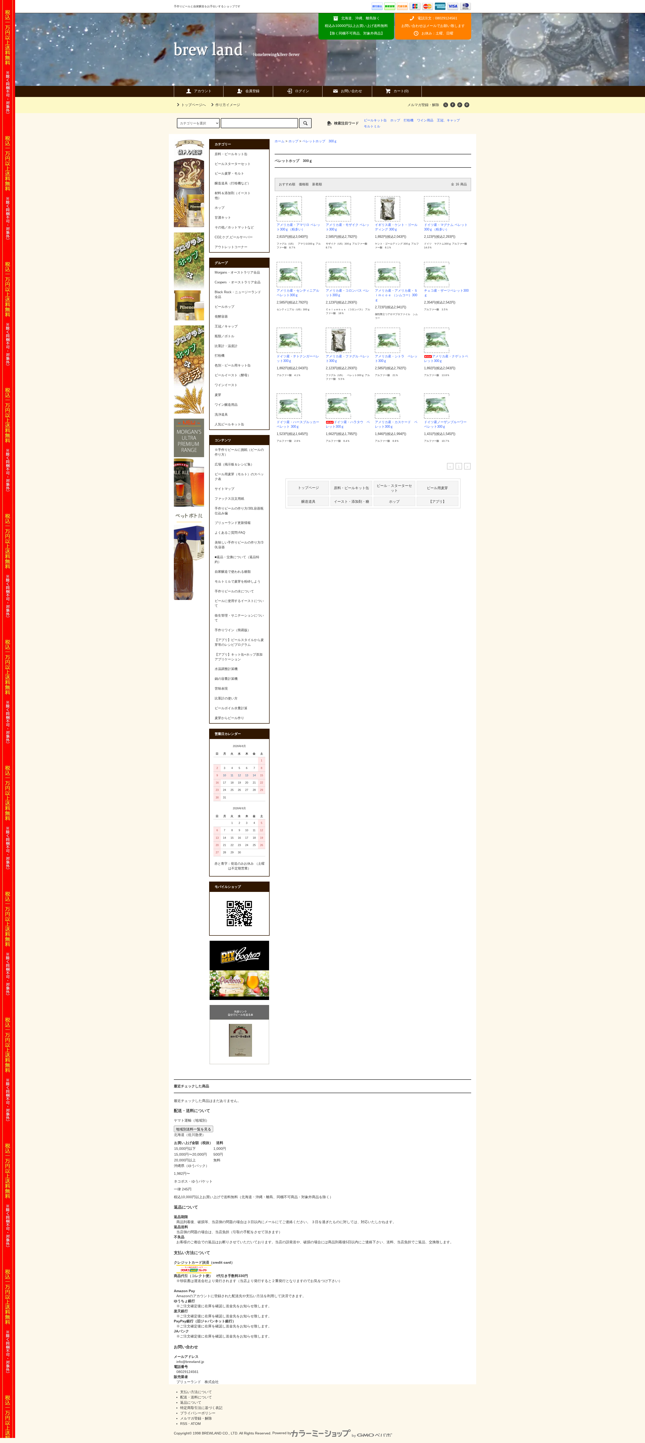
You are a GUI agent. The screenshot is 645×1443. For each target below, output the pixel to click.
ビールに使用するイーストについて (239, 603)
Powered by (281, 1433)
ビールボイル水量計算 (231, 708)
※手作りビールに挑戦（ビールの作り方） (239, 452)
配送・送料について (196, 1397)
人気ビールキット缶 (229, 424)
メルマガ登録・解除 (423, 105)
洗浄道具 (221, 414)
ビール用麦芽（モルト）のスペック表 (239, 477)
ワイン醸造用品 (226, 405)
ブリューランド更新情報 (233, 523)
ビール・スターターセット (394, 488)
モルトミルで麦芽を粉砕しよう (238, 581)
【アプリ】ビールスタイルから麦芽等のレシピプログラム (239, 642)
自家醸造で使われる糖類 (233, 572)
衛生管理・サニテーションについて (239, 618)
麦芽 (218, 395)
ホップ (395, 120)
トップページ (308, 488)
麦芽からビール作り (229, 718)
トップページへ (193, 105)
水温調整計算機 (226, 669)
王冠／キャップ (226, 326)
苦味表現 (221, 688)
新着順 (317, 184)
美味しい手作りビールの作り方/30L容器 (239, 545)
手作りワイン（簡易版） (233, 630)
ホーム (279, 141)
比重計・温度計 (226, 346)
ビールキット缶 (375, 120)
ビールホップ (224, 307)
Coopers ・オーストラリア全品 (238, 282)
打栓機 (408, 120)
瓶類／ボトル (224, 336)
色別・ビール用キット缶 (233, 365)
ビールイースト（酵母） (233, 375)
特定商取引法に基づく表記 (201, 1408)
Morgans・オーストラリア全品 (237, 272)
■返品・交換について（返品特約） (237, 559)
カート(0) (401, 91)
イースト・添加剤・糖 (351, 501)
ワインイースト (226, 385)
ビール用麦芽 (437, 487)
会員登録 (252, 91)
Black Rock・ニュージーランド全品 (238, 294)
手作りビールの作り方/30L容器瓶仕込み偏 (239, 511)
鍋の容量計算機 (226, 679)
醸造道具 (308, 501)
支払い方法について (196, 1392)
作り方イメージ (227, 105)
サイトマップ (224, 489)
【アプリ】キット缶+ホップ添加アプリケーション (239, 657)
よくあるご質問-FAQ (230, 532)
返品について (190, 1402)
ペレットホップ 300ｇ (319, 141)
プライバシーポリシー (197, 1413)
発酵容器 (221, 316)
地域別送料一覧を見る (193, 1128)
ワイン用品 (425, 120)
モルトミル (372, 126)
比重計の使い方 (226, 698)
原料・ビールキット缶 (351, 487)
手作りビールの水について (234, 591)
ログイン (302, 91)
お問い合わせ (351, 91)
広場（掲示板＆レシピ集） (234, 464)
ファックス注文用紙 (229, 498)
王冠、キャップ (448, 120)
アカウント (203, 91)
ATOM (196, 1424)
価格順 (304, 184)
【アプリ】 (437, 501)
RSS (183, 1424)
